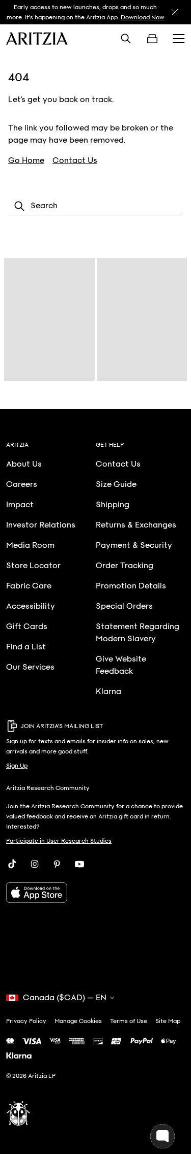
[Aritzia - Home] (37, 38)
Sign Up (17, 766)
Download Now (143, 17)
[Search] (126, 38)
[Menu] (179, 38)
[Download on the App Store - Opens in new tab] (95, 892)
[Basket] (152, 38)
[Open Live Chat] (162, 1136)
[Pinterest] (57, 864)
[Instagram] (35, 864)
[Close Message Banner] (175, 12)
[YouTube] (79, 864)
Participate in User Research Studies (59, 841)
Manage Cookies (78, 1021)
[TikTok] (12, 864)
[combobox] (95, 206)
